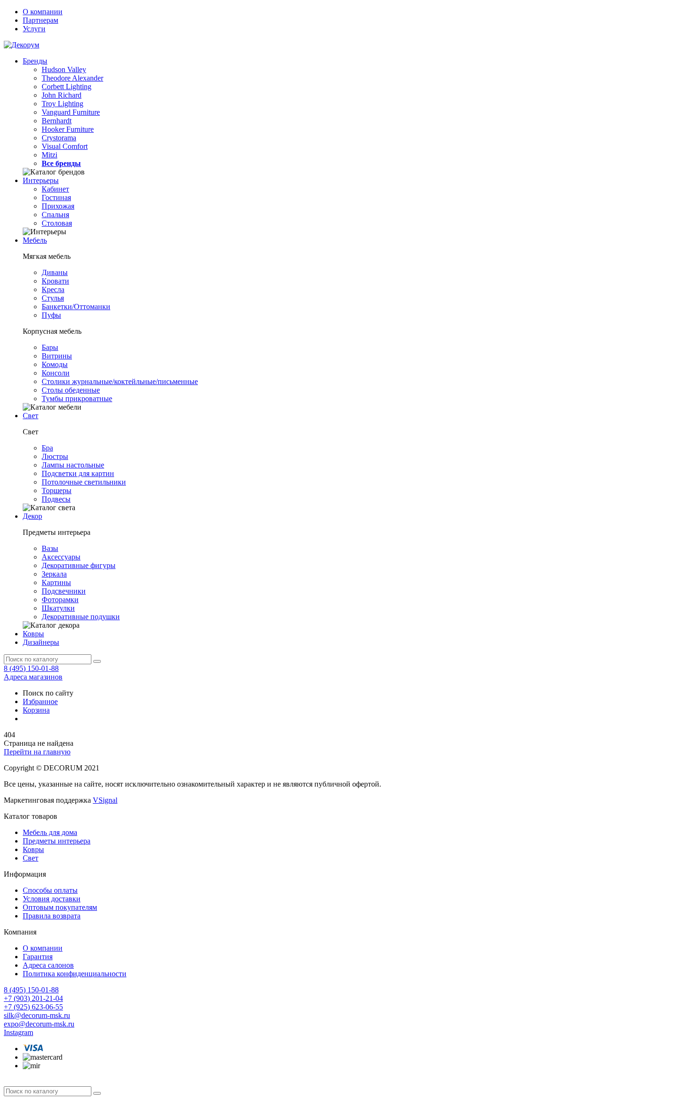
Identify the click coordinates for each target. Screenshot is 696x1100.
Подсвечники (64, 591)
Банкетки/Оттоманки (76, 306)
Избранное (40, 701)
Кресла (53, 289)
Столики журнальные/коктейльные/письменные (120, 381)
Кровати (55, 281)
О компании (42, 12)
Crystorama (59, 138)
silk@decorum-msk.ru (37, 1015)
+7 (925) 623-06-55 (33, 1007)
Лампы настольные (73, 465)
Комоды (55, 364)
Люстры (55, 456)
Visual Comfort (65, 146)
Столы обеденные (71, 390)
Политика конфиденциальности (74, 974)
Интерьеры (41, 180)
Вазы (50, 548)
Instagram (18, 1032)
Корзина (36, 710)
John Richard (61, 95)
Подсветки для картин (78, 473)
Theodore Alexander (72, 78)
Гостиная (56, 197)
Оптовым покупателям (60, 907)
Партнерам (40, 20)
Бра (47, 448)
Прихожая (58, 206)
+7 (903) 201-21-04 (33, 998)
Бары (50, 347)
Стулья (53, 298)
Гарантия (38, 957)
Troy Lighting (62, 104)
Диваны (55, 272)
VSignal (105, 800)
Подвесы (56, 499)
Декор (32, 516)
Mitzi (49, 155)
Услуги (34, 29)
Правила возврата (51, 916)
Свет (30, 416)
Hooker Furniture (68, 129)
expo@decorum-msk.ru (39, 1024)
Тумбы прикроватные (77, 398)
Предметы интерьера (56, 841)
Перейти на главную (37, 752)
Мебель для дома (50, 832)
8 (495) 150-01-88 (31, 668)
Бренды (35, 61)
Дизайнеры (41, 642)
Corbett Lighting (66, 86)
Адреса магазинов (33, 677)
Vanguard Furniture (71, 112)
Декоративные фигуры (79, 565)
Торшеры (56, 490)
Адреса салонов (48, 965)
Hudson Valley (64, 69)
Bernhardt (56, 121)
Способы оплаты (50, 890)
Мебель (35, 240)
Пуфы (51, 315)
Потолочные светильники (84, 482)
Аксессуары (61, 557)
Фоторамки (60, 600)
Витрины (57, 356)
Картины (56, 582)
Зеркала (54, 574)
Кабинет (55, 189)
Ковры (33, 634)
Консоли (56, 373)
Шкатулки (58, 608)
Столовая (57, 223)
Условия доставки (51, 899)
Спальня (55, 215)
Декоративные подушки (81, 617)
